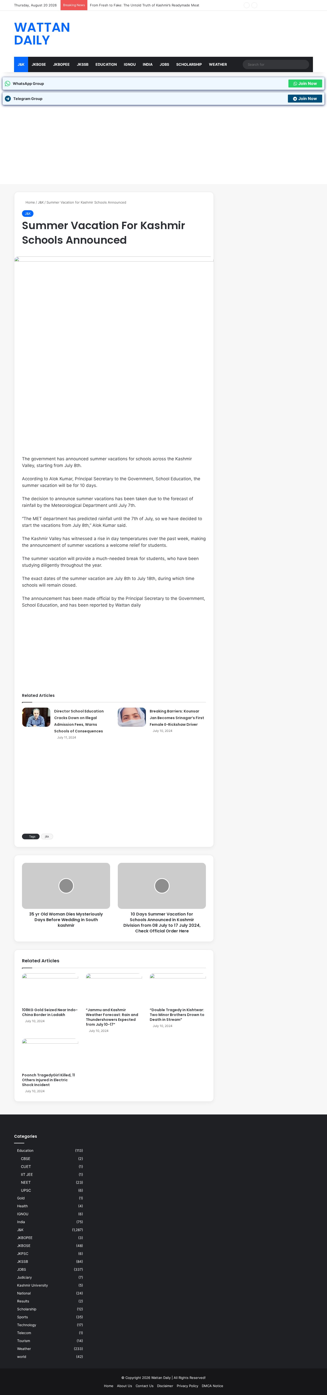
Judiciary (24, 1277)
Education (106, 64)
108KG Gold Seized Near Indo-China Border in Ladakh (50, 1012)
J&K (21, 64)
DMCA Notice (212, 1386)
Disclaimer (165, 1386)
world (21, 1357)
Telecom (24, 1333)
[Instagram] (286, 5)
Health (22, 1206)
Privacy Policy (187, 1386)
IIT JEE (27, 1174)
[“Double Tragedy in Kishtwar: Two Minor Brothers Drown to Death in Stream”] (178, 989)
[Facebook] (263, 5)
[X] (271, 5)
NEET (26, 1182)
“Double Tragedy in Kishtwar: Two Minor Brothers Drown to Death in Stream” (177, 1014)
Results (23, 1301)
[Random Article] (301, 5)
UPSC (26, 1190)
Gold (21, 1198)
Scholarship (189, 64)
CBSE (25, 1158)
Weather (218, 64)
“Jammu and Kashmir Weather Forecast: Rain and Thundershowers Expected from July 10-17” (112, 1017)
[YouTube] (278, 5)
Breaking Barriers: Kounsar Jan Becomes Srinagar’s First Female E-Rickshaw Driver (177, 718)
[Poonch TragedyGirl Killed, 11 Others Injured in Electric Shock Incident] (50, 1054)
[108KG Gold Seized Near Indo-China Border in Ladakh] (50, 989)
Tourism (23, 1341)
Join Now (307, 83)
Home (30, 202)
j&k (47, 836)
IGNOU (130, 64)
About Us (124, 1386)
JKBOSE (39, 64)
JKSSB (82, 64)
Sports (22, 1317)
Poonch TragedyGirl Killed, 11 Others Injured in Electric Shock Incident (48, 1080)
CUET (26, 1166)
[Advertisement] (163, 148)
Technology (26, 1325)
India (148, 64)
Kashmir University (32, 1285)
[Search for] (304, 64)
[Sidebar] (309, 5)
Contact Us (145, 1386)
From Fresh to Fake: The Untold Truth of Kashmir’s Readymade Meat (144, 5)
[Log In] (294, 5)
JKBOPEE (61, 64)
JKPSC (22, 1254)
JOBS (164, 64)
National (24, 1293)
